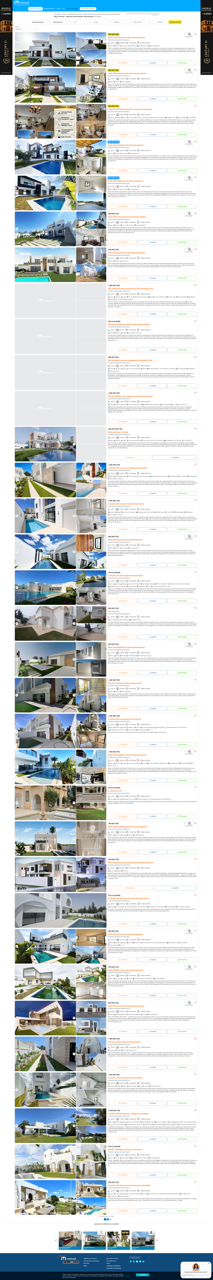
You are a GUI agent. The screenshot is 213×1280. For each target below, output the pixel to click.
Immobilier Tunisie (60, 14)
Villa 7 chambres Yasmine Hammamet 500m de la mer (131, 863)
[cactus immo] (151, 1232)
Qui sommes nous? (112, 1258)
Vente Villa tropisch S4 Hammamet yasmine (126, 38)
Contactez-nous (111, 1261)
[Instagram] (143, 1261)
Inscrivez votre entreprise (91, 1261)
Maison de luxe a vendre (118, 432)
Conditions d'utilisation (113, 1266)
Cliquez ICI (127, 1276)
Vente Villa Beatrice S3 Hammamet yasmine (126, 647)
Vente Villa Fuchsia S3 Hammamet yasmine (126, 1006)
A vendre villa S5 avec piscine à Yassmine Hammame (130, 109)
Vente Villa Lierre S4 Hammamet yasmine (125, 934)
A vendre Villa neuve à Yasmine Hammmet (126, 504)
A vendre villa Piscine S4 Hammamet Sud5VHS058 (129, 1185)
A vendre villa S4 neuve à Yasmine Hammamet (127, 468)
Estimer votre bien (35, 8)
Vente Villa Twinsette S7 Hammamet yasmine (127, 217)
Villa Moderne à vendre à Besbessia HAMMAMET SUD (130, 360)
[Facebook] (130, 1261)
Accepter (142, 1275)
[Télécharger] (70, 1260)
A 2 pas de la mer (115, 791)
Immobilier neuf (49, 8)
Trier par (17, 26)
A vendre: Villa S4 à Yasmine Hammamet (125, 1078)
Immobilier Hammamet (74, 14)
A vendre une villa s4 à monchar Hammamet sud (128, 898)
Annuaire (86, 1263)
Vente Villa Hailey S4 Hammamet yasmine (125, 181)
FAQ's (108, 1263)
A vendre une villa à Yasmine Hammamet (125, 576)
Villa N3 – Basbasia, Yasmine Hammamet (125, 1150)
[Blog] (137, 1261)
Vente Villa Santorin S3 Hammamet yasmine (126, 253)
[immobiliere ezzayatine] (77, 1232)
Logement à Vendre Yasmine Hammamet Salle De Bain (137, 13)
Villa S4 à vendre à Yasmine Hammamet (124, 683)
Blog (58, 8)
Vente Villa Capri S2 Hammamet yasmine (125, 540)
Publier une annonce (88, 8)
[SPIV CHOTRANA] (125, 1232)
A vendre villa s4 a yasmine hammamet (124, 719)
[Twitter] (134, 1261)
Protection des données (113, 1268)
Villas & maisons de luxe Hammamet (94, 14)
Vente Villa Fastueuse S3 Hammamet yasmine (127, 73)
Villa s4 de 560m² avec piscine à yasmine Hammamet (130, 396)
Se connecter (73, 9)
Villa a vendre (113, 611)
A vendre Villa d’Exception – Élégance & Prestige (128, 1114)
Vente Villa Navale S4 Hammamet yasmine (126, 145)
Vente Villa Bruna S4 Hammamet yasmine (125, 970)
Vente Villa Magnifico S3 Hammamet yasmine (127, 755)
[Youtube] (140, 1261)
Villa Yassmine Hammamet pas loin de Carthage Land (130, 289)
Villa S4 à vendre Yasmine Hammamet (124, 1042)
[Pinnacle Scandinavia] (101, 1232)
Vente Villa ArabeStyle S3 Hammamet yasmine (127, 827)
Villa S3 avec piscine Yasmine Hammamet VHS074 (129, 325)
